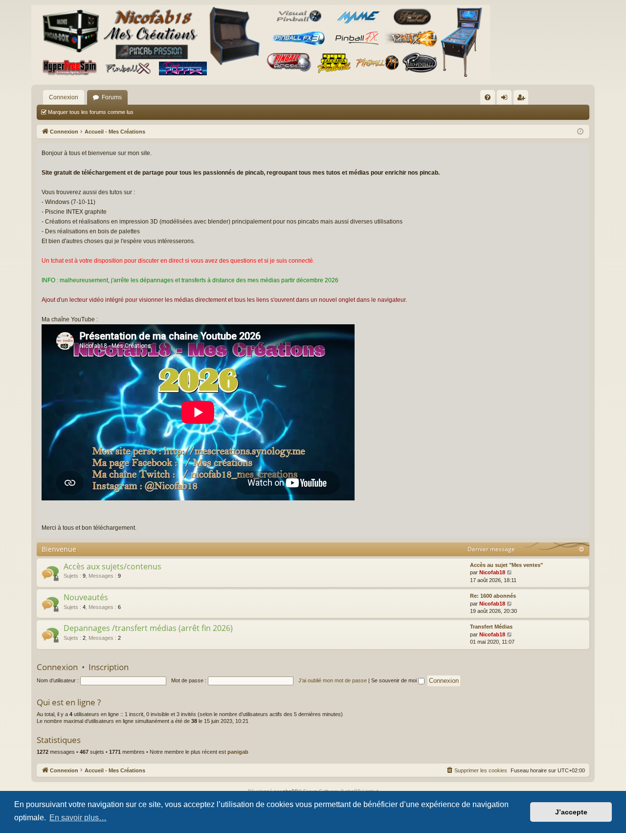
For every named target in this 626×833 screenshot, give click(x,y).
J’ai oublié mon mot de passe (332, 680)
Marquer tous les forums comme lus (91, 112)
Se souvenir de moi (394, 680)
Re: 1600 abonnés (493, 596)
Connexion (63, 97)
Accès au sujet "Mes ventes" (506, 565)
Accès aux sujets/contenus (112, 566)
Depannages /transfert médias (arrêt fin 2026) (148, 628)
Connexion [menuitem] (506, 99)
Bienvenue (59, 549)
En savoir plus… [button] (78, 817)
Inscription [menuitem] (522, 99)
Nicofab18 (492, 572)
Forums (112, 97)
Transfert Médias (491, 627)
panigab (237, 752)
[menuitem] (487, 97)
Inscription (109, 667)
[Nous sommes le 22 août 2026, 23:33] (580, 131)
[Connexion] (260, 42)
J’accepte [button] (571, 812)
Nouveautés (86, 597)
